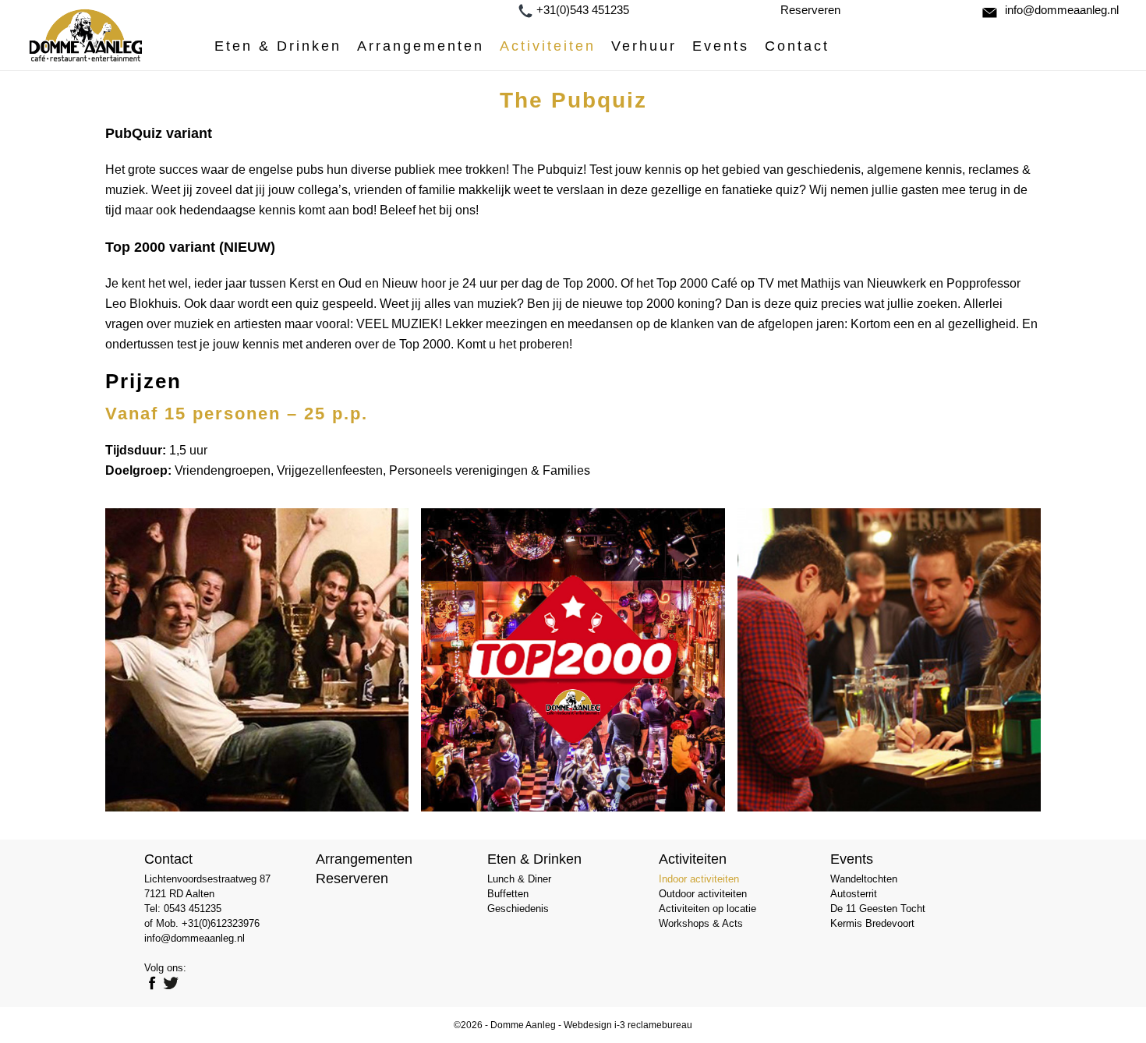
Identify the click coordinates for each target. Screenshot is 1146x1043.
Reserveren (810, 9)
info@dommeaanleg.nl (1062, 9)
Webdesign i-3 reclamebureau (628, 1025)
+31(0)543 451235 (582, 9)
